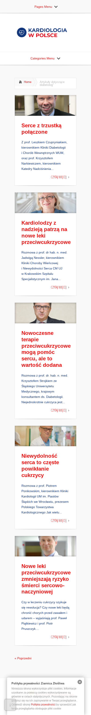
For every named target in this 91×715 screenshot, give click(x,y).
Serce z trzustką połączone (41, 128)
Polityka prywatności (43, 704)
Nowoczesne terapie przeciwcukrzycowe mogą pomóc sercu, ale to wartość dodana (46, 349)
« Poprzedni (23, 658)
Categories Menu (42, 58)
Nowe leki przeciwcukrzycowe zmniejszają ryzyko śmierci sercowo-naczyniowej (46, 579)
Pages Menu (43, 6)
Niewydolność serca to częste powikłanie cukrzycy (40, 465)
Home (27, 82)
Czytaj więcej (58, 177)
